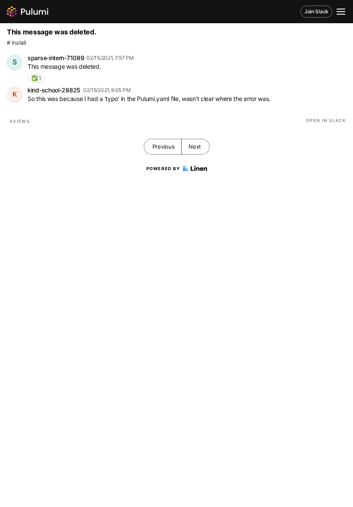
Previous (163, 146)
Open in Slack (326, 120)
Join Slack (316, 11)
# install (16, 43)
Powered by (163, 168)
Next (195, 146)
